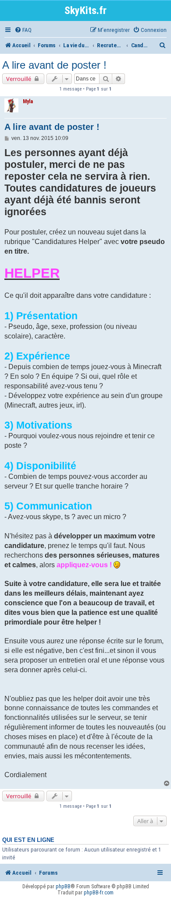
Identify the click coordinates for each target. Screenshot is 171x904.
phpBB (63, 886)
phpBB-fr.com (99, 893)
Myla (28, 101)
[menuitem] (23, 30)
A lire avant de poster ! (54, 65)
